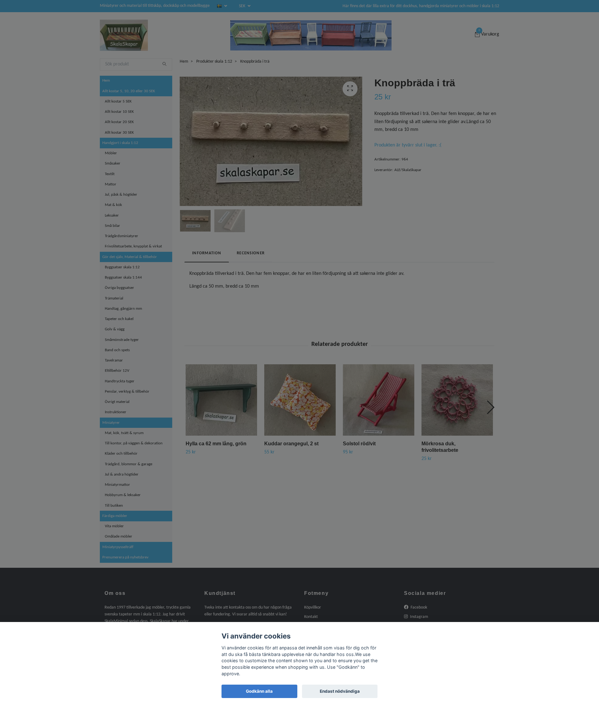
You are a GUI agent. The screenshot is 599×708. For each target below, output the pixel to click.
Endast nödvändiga (340, 691)
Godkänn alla (259, 691)
